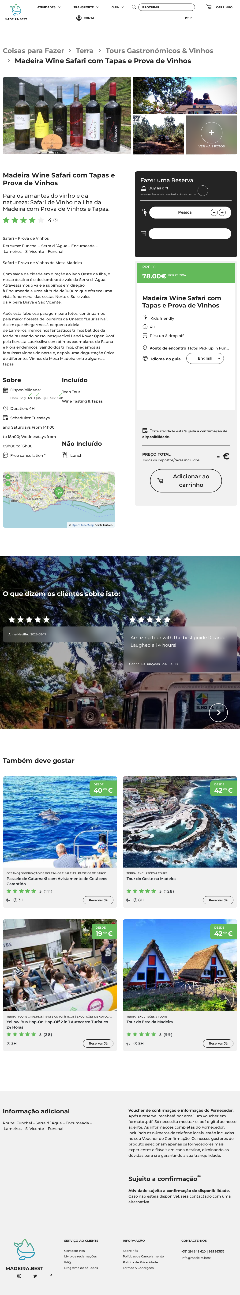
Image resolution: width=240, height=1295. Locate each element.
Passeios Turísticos (60, 1016)
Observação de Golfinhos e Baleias (48, 873)
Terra (85, 50)
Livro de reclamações (80, 1256)
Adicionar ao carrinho (191, 480)
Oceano (13, 873)
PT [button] (187, 18)
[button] (59, 7)
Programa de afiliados (81, 1268)
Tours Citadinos (30, 1016)
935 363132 (216, 1251)
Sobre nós (130, 1251)
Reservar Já (98, 900)
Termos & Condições (138, 1268)
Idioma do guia (165, 359)
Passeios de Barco (92, 873)
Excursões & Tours (152, 873)
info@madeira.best (196, 1258)
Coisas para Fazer (33, 50)
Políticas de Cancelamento (143, 1256)
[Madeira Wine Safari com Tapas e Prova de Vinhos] (67, 115)
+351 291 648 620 (193, 1251)
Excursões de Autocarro (96, 1016)
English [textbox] (205, 358)
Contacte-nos (74, 1251)
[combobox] (205, 358)
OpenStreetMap (83, 525)
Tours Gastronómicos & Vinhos (159, 50)
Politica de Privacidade (140, 1262)
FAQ (67, 1262)
